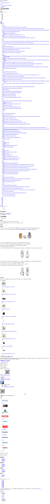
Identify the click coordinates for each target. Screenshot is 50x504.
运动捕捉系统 (8, 145)
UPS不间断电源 (31, 42)
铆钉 (10, 113)
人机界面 (3, 35)
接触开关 (22, 44)
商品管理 (3, 5)
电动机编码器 (8, 31)
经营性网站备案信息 (3, 489)
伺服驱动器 (4, 89)
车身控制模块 (31, 28)
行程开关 (7, 44)
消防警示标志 (12, 127)
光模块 (26, 28)
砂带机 (13, 116)
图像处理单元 (24, 37)
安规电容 (4, 188)
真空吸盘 (4, 79)
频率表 (10, 58)
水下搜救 (12, 156)
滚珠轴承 (20, 91)
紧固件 (3, 112)
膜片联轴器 (16, 97)
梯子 (29, 178)
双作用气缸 (7, 71)
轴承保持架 (14, 91)
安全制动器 (8, 92)
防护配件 (19, 137)
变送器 (30, 65)
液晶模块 (34, 28)
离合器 (3, 93)
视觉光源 (34, 37)
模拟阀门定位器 (22, 76)
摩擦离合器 (13, 94)
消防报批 (36, 127)
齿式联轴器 (6, 97)
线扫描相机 (12, 37)
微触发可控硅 (12, 191)
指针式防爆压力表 (10, 62)
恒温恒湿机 (13, 108)
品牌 (2, 206)
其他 (46, 127)
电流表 (6, 58)
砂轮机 (12, 116)
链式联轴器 (13, 97)
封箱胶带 (4, 180)
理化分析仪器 (5, 65)
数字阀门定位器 (18, 76)
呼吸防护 (3, 136)
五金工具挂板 (13, 181)
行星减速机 (20, 88)
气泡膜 (8, 180)
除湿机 (3, 107)
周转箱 (10, 181)
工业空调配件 (10, 105)
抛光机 (6, 116)
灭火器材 (4, 127)
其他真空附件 (7, 79)
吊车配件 (4, 178)
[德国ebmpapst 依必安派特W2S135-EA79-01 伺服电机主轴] (4, 315)
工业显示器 (6, 36)
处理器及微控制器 (5, 185)
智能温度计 (28, 63)
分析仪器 (3, 64)
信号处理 (3, 32)
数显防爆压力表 (15, 62)
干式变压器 (10, 41)
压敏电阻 (15, 186)
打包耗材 (13, 177)
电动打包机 (7, 177)
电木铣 (17, 116)
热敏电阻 (23, 186)
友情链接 (3, 486)
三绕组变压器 (34, 41)
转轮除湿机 (20, 108)
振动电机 (33, 86)
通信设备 (3, 138)
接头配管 (4, 46)
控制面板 (24, 36)
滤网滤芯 (3, 109)
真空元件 (3, 78)
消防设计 (26, 127)
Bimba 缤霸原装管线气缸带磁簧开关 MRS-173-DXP (8, 353)
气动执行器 (4, 73)
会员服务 (3, 482)
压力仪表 (3, 61)
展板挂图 (41, 127)
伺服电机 (4, 86)
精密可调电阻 (20, 186)
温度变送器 (41, 63)
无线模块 (12, 28)
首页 (0, 206)
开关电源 (4, 42)
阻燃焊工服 (10, 131)
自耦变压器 (37, 41)
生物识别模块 (9, 28)
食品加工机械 (19, 164)
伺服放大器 (7, 33)
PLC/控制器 (3, 26)
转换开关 (29, 44)
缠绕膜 (6, 180)
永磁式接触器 (17, 49)
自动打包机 (4, 167)
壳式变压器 (47, 41)
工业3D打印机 (3, 143)
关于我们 (3, 480)
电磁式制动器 (19, 92)
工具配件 (10, 177)
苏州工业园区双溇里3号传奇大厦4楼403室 (9, 386)
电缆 (6, 46)
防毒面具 (12, 137)
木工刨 (20, 122)
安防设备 (3, 128)
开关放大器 (13, 33)
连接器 (4, 52)
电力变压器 (17, 41)
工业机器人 (3, 148)
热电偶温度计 (25, 63)
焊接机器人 (3, 149)
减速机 (3, 87)
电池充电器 (7, 42)
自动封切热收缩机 (24, 167)
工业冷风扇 (7, 105)
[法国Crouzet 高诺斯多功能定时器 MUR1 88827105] (4, 322)
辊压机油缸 (35, 83)
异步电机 (7, 86)
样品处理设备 (23, 65)
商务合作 (3, 496)
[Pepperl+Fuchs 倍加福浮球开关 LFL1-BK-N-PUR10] (4, 285)
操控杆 (22, 36)
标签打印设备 (13, 180)
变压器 (3, 40)
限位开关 (19, 44)
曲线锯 (5, 122)
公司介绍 (4, 375)
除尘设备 (10, 170)
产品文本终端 (16, 36)
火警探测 (7, 127)
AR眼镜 (9, 172)
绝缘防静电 (13, 134)
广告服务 (3, 470)
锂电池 (24, 42)
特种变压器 (26, 41)
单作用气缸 (4, 71)
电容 (2, 187)
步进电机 (9, 86)
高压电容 (7, 188)
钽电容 (19, 188)
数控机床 (3, 162)
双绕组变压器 (30, 41)
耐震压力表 (26, 62)
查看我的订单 (3, 466)
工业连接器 (17, 52)
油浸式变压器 (14, 41)
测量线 (9, 46)
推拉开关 (12, 44)
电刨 (3, 122)
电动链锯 (39, 116)
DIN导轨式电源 (27, 42)
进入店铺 (1, 375)
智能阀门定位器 (9, 76)
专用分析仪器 (19, 65)
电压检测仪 (24, 58)
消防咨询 (39, 127)
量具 (16, 122)
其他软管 (5, 81)
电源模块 (18, 28)
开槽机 (23, 116)
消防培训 (34, 127)
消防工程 (15, 127)
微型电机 (14, 86)
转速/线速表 (16, 58)
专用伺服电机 (5, 159)
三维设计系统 (15, 145)
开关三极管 (13, 194)
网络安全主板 (13, 34)
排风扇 (3, 101)
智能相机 (15, 37)
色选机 (33, 164)
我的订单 (5, 2)
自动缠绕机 (14, 167)
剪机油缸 (10, 83)
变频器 (3, 47)
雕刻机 (21, 116)
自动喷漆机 (4, 153)
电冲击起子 (33, 116)
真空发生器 (15, 79)
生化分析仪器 (8, 65)
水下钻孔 (9, 119)
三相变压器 (7, 41)
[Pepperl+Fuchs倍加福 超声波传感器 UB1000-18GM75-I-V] (4, 337)
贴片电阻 (12, 186)
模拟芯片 (16, 185)
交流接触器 (4, 49)
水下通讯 (17, 119)
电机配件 (31, 86)
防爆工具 (3, 120)
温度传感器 (37, 63)
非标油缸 (4, 83)
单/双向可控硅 (8, 191)
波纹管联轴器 (10, 97)
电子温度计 (21, 63)
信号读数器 (10, 33)
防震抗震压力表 (23, 62)
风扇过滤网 (4, 102)
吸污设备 (4, 119)
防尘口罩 (4, 137)
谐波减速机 (7, 88)
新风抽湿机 (10, 108)
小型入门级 (4, 142)
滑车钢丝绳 (10, 178)
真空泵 (13, 79)
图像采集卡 (18, 37)
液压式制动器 (15, 92)
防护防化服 (7, 131)
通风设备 (15, 170)
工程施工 (29, 127)
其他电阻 (28, 186)
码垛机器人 (3, 151)
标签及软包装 (26, 164)
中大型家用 (7, 142)
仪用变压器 (20, 41)
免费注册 (4, 6)
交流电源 (12, 42)
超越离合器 (10, 94)
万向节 (4, 97)
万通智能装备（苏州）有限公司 (5, 360)
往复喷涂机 (7, 153)
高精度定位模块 (15, 28)
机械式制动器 (5, 92)
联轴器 (3, 96)
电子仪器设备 (27, 65)
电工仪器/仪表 (3, 57)
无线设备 (14, 173)
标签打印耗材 (19, 180)
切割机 (25, 116)
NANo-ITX (7, 34)
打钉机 (15, 122)
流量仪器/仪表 (3, 55)
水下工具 (3, 118)
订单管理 (8, 5)
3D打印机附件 (3, 146)
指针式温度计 (31, 63)
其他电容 (21, 188)
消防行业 (3, 126)
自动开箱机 (17, 167)
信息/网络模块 (5, 28)
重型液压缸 (38, 83)
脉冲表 (19, 58)
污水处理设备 (5, 170)
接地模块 (36, 28)
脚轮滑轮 (28, 178)
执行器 (3, 72)
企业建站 (3, 484)
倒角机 (19, 116)
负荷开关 (27, 44)
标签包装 (3, 179)
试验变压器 (23, 41)
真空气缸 (18, 79)
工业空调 (3, 104)
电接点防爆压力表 (5, 62)
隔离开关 (34, 44)
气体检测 (3, 67)
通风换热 (3, 98)
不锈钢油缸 (32, 83)
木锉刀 (22, 122)
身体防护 (3, 130)
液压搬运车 (18, 178)
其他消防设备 (21, 127)
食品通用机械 (22, 164)
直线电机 (22, 86)
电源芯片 (12, 185)
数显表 (13, 58)
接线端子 (6, 52)
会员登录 (1, 6)
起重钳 (13, 178)
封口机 (28, 167)
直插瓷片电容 (12, 188)
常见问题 (3, 475)
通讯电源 (20, 42)
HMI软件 (20, 36)
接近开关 (44, 44)
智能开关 (9, 173)
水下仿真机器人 (16, 156)
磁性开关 (17, 44)
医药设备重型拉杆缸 (18, 83)
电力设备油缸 (42, 83)
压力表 (18, 62)
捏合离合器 (7, 94)
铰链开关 (32, 44)
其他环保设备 (27, 170)
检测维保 (31, 127)
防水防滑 (4, 134)
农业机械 (3, 165)
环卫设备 (24, 170)
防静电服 (17, 131)
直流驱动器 (7, 89)
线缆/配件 (32, 65)
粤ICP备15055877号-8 (38, 488)
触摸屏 (4, 36)
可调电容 (9, 188)
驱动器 (8, 159)
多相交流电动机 (25, 86)
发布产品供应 (3, 464)
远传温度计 (34, 63)
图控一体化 (13, 36)
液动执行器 (10, 73)
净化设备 (8, 170)
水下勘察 (12, 119)
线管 (7, 46)
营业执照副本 (2, 490)
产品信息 (9, 375)
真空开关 (21, 79)
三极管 (3, 193)
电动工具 (3, 115)
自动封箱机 (20, 167)
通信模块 (23, 28)
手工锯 (18, 122)
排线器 (12, 46)
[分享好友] (1, 205)
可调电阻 (7, 186)
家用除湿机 (7, 108)
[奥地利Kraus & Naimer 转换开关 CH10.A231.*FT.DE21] (4, 300)
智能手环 (4, 172)
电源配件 (17, 42)
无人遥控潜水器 (9, 156)
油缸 (2, 82)
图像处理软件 (28, 37)
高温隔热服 (4, 131)
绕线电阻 (17, 186)
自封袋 (10, 180)
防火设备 (9, 127)
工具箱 (6, 181)
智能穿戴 (3, 171)
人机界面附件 (10, 36)
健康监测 (14, 172)
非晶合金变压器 (44, 41)
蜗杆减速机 (10, 88)
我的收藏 (7, 2)
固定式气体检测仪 (10, 68)
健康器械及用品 (13, 164)
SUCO (5, 356)
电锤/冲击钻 (30, 116)
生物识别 (7, 173)
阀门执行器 (13, 73)
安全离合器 (4, 94)
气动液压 (3, 69)
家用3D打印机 (3, 141)
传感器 (3, 29)
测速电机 (19, 86)
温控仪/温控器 (11, 63)
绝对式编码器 (18, 31)
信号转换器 (4, 33)
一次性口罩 (7, 137)
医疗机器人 (3, 157)
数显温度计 (14, 63)
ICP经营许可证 (8, 489)
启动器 (3, 50)
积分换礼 (3, 483)
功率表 (8, 58)
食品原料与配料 (5, 164)
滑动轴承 (7, 91)
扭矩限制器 (19, 97)
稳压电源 (10, 42)
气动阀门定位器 (14, 76)
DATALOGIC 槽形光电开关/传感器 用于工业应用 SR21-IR (9, 331)
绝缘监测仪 (21, 58)
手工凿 (24, 122)
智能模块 (39, 28)
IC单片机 (3, 184)
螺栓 (3, 113)
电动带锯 (36, 116)
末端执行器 (17, 159)
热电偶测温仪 (18, 63)
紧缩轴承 (9, 91)
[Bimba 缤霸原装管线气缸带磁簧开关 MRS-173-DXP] (4, 352)
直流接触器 (7, 49)
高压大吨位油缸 (29, 83)
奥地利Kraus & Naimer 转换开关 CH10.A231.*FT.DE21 (9, 301)
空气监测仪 (14, 68)
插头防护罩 (14, 52)
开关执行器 (17, 73)
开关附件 (47, 44)
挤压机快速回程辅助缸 (24, 83)
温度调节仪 (7, 63)
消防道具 (44, 127)
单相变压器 (4, 41)
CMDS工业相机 (5, 37)
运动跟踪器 (11, 172)
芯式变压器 (40, 41)
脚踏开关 (9, 44)
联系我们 (3, 476)
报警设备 (18, 127)
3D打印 (3, 140)
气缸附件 (15, 71)
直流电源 (15, 42)
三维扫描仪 (4, 145)
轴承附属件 (17, 91)
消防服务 (24, 127)
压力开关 (37, 44)
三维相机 (3, 144)
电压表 (4, 58)
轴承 (2, 90)
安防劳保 (3, 125)
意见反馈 (3, 487)
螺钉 (5, 113)
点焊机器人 (7, 150)
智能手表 (7, 172)
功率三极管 (10, 194)
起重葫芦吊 (7, 178)
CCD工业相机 (9, 37)
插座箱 (19, 52)
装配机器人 (3, 154)
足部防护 (3, 133)
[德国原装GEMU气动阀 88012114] (4, 307)
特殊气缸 (10, 71)
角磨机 (4, 116)
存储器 (14, 185)
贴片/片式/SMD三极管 (6, 194)
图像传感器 (21, 37)
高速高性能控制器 (11, 159)
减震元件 (12, 91)
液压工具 (3, 123)
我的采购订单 (3, 460)
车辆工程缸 (7, 83)
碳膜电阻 (10, 186)
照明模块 (28, 28)
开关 (2, 43)
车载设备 (17, 173)
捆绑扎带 (16, 180)
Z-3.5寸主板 (21, 34)
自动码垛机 (11, 167)
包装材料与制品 (30, 164)
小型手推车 (15, 178)
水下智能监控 (5, 156)
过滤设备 (13, 170)
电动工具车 (25, 178)
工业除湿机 (4, 108)
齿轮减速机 (17, 88)
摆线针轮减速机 (14, 88)
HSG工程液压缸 (13, 83)
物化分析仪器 (12, 65)
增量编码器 (14, 31)
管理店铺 (3, 465)
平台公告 (3, 481)
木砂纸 (26, 122)
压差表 (32, 62)
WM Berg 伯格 (11, 356)
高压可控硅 (4, 191)
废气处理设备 (21, 170)
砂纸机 (10, 116)
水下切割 (7, 119)
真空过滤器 (10, 79)
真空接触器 (13, 49)
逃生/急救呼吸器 (16, 137)
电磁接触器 (10, 49)
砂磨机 (9, 122)
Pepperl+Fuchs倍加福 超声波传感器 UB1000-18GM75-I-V (9, 338)
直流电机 (12, 86)
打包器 (3, 176)
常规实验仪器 (16, 65)
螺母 (6, 113)
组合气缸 (13, 71)
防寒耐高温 (7, 134)
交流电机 (17, 86)
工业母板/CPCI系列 (17, 34)
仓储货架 (4, 181)
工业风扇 (10, 102)
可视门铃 (4, 173)
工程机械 (3, 168)
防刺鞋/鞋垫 (16, 134)
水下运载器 (14, 119)
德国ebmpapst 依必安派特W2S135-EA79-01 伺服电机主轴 (9, 316)
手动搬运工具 (21, 178)
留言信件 (3, 2)
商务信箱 (3, 461)
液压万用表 (29, 62)
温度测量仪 (4, 63)
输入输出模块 (42, 28)
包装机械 (16, 164)
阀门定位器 (3, 75)
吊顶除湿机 (17, 108)
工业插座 (11, 52)
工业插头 (9, 52)
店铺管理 (10, 5)
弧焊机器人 (4, 150)
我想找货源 (3, 459)
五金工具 (3, 111)
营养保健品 (8, 164)
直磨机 (8, 116)
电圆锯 (7, 122)
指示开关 (39, 44)
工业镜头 (31, 37)
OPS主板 (4, 34)
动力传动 (3, 84)
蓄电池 (22, 42)
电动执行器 (7, 73)
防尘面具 (10, 137)
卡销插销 (12, 113)
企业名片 (1, 396)
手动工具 (3, 117)
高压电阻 (26, 186)
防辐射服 (19, 131)
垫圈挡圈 (8, 113)
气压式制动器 (11, 92)
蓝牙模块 (21, 28)
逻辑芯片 (9, 185)
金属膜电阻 (4, 186)
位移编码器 (4, 31)
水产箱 (8, 181)
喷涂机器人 (3, 152)
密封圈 (14, 113)
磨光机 (13, 122)
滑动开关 (42, 44)
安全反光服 (13, 131)
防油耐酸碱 (10, 134)
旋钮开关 (4, 44)
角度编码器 (11, 31)
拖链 (10, 46)
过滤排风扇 (7, 102)
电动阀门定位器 (5, 76)
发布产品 (5, 5)
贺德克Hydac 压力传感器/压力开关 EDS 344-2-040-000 (9, 294)
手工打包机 (4, 177)
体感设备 (17, 172)
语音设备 (12, 173)
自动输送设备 (8, 167)
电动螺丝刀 (27, 116)
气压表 (20, 62)
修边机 (15, 116)
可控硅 (3, 190)
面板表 (12, 58)
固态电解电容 (16, 188)
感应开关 (14, 44)
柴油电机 (28, 86)
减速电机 (4, 88)
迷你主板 (10, 34)
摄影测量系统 (11, 145)
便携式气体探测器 (5, 68)
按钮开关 (24, 44)
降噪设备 (18, 170)
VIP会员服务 (3, 469)
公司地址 (6, 375)
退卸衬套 (4, 91)
